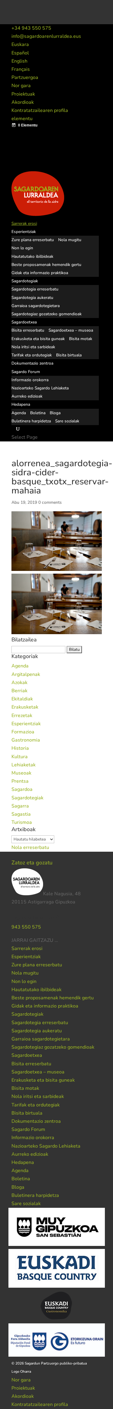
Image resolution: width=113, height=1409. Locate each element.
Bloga (55, 413)
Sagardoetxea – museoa (71, 330)
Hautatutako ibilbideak (32, 256)
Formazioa (22, 732)
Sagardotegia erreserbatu (34, 289)
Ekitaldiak (22, 699)
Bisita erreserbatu (27, 330)
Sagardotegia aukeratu (32, 297)
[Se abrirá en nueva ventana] (58, 940)
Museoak (21, 773)
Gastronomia (25, 740)
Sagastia (21, 814)
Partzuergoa (24, 77)
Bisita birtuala (69, 355)
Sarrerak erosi (24, 223)
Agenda (18, 413)
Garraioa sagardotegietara (35, 306)
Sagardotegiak (24, 281)
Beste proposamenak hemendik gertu (46, 264)
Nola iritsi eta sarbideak (33, 347)
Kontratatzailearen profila (39, 110)
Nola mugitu (69, 240)
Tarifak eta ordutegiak (31, 355)
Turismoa (21, 822)
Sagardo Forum (25, 372)
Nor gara (21, 85)
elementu (22, 118)
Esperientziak (23, 231)
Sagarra (20, 806)
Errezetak (21, 715)
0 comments (50, 502)
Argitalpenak (25, 674)
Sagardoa (22, 789)
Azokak (19, 682)
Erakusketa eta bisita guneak (38, 339)
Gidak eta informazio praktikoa (39, 273)
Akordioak (22, 102)
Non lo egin (22, 248)
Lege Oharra (21, 1371)
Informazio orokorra (30, 380)
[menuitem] (20, 44)
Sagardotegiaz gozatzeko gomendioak (46, 314)
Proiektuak (23, 94)
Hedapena (20, 404)
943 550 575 (26, 927)
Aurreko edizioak (26, 396)
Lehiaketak (23, 765)
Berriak (19, 690)
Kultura (19, 756)
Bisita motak (80, 339)
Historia (20, 748)
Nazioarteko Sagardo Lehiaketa (40, 388)
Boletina (38, 413)
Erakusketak (24, 707)
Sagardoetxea (24, 322)
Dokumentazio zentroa (32, 363)
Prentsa (20, 781)
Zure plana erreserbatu (32, 240)
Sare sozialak (67, 421)
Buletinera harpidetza (31, 421)
